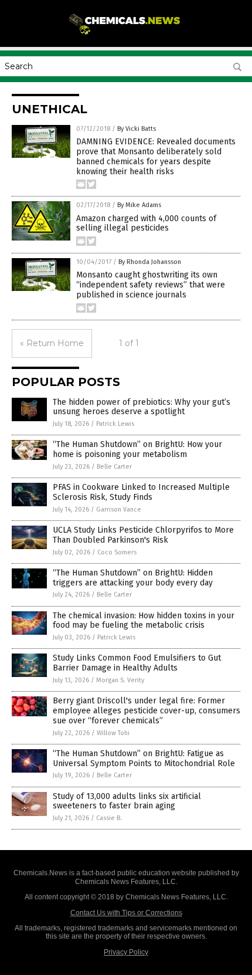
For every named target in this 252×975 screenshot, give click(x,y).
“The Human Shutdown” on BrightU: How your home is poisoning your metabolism (137, 449)
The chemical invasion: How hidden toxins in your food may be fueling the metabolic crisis (143, 621)
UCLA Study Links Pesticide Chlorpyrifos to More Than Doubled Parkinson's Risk (143, 535)
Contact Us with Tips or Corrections (126, 913)
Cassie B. (109, 818)
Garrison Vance (118, 509)
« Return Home (52, 343)
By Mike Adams (139, 205)
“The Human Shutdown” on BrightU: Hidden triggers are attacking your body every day (133, 578)
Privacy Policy (126, 952)
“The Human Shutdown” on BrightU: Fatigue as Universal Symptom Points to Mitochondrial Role (144, 759)
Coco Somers (117, 552)
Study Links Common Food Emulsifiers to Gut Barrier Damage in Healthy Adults (137, 663)
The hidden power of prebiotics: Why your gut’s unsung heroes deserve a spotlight (141, 407)
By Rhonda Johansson (149, 262)
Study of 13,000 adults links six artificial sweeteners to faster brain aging (127, 801)
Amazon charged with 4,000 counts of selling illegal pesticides (146, 223)
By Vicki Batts (136, 129)
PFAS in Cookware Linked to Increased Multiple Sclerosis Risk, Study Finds (141, 492)
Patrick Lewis (115, 424)
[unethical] (126, 35)
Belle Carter (114, 466)
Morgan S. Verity (120, 680)
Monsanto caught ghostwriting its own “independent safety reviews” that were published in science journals (150, 285)
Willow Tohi (113, 733)
